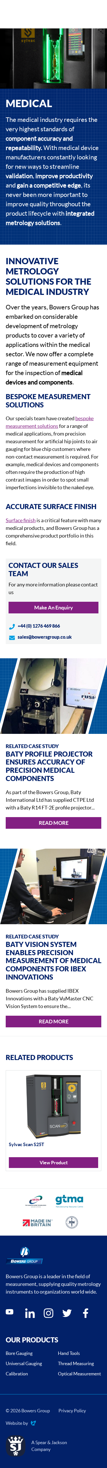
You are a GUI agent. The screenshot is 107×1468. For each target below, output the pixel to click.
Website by (17, 1424)
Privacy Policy (72, 1410)
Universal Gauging (24, 1363)
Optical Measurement (79, 1373)
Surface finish (21, 520)
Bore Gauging (19, 1353)
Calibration (17, 1373)
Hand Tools (69, 1353)
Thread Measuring (76, 1363)
